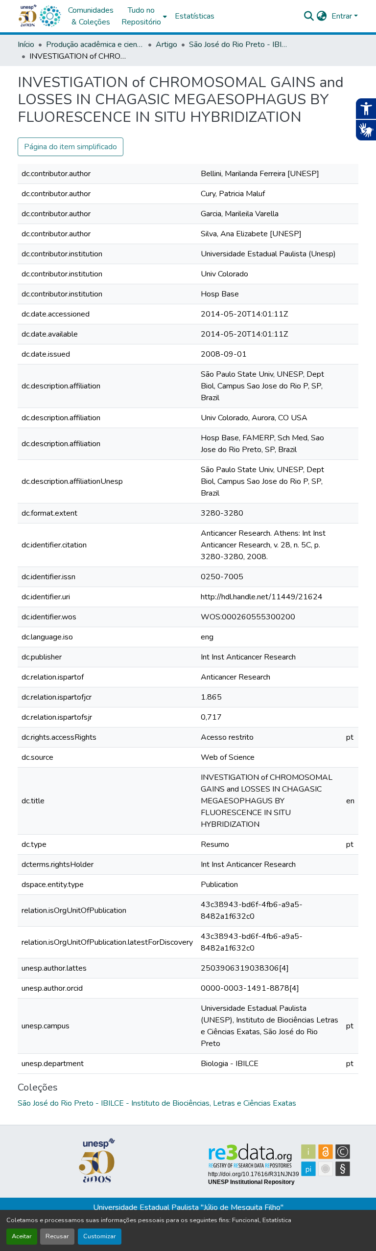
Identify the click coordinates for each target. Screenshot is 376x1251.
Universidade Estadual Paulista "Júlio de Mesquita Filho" (188, 1207)
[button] (50, 16)
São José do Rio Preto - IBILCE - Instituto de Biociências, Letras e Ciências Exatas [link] (238, 44)
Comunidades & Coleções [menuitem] (91, 16)
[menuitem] (144, 16)
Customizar (99, 1236)
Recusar (57, 1236)
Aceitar (22, 1236)
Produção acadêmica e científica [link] (95, 44)
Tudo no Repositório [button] (141, 16)
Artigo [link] (166, 44)
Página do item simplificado (70, 146)
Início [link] (26, 44)
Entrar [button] (342, 16)
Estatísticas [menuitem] (194, 16)
